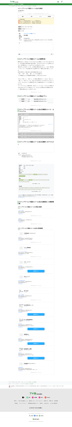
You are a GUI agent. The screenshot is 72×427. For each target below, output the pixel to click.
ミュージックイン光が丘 (23, 251)
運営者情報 (56, 400)
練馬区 (19, 5)
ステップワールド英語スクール (29, 33)
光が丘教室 (20, 265)
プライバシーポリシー (23, 403)
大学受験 (35, 397)
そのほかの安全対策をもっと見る (36, 191)
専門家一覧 (51, 400)
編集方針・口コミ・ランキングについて (35, 400)
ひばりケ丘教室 (21, 210)
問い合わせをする (21, 197)
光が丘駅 (22, 5)
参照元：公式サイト (51, 124)
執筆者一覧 (46, 400)
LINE (29, 397)
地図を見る (21, 213)
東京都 (16, 5)
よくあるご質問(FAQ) (53, 403)
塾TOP (10, 5)
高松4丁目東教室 (21, 294)
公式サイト (36, 271)
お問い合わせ (46, 403)
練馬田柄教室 (21, 367)
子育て (42, 397)
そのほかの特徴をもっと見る (36, 183)
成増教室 (20, 218)
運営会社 (41, 403)
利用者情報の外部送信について (33, 403)
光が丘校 (20, 237)
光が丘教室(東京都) (22, 280)
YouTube (48, 397)
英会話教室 (13, 5)
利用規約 (16, 403)
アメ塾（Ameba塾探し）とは (23, 400)
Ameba (32, 415)
